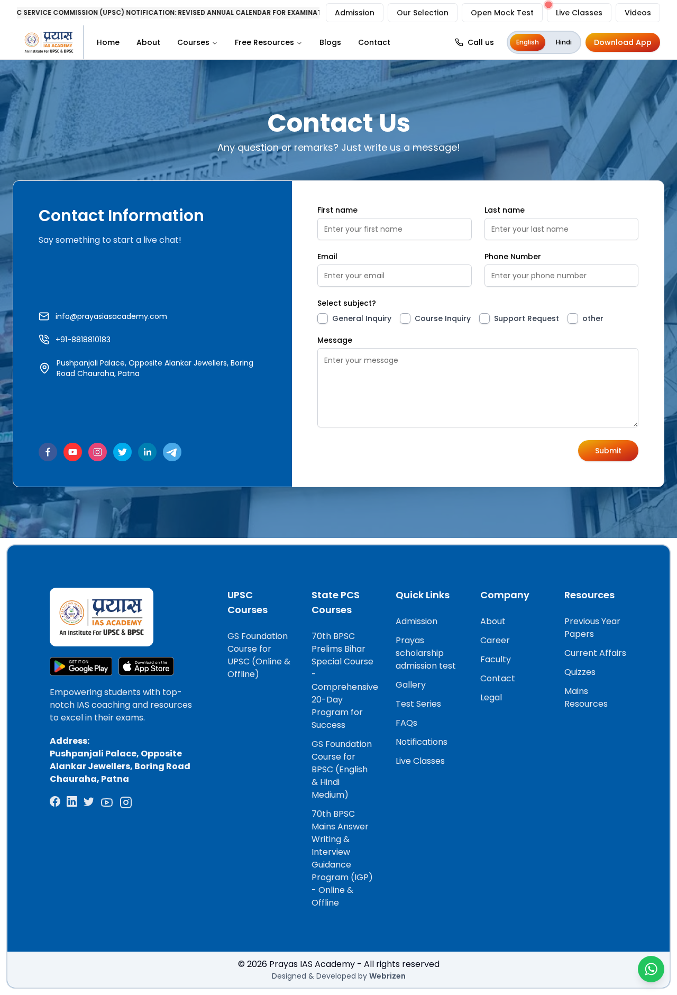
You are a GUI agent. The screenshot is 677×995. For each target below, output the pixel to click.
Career (495, 640)
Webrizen (387, 976)
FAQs (406, 723)
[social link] (55, 802)
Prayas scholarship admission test (426, 653)
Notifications (421, 742)
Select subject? (346, 303)
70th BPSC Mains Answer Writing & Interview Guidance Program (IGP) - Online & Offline (342, 858)
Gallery (411, 685)
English (527, 42)
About (148, 42)
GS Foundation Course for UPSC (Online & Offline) (258, 655)
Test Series (418, 704)
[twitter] (122, 452)
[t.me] (172, 452)
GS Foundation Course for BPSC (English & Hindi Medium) (342, 769)
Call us (481, 42)
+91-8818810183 (83, 339)
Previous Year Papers (592, 627)
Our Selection (423, 12)
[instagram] (97, 452)
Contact (374, 42)
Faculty (495, 659)
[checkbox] (322, 318)
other (592, 318)
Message (334, 340)
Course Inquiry (443, 318)
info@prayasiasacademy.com (111, 316)
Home (108, 42)
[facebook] (48, 452)
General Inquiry (361, 318)
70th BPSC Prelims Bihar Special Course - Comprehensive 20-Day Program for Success (345, 680)
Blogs (330, 42)
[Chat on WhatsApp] (651, 969)
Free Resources (264, 42)
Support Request (526, 318)
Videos (638, 12)
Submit (608, 450)
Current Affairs (595, 653)
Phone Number (512, 256)
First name (337, 210)
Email (327, 256)
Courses (193, 42)
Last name (504, 210)
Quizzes (580, 672)
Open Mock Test (502, 12)
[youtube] (72, 452)
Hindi (564, 42)
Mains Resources (586, 697)
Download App (623, 42)
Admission (354, 12)
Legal (491, 697)
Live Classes (579, 12)
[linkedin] (147, 452)
